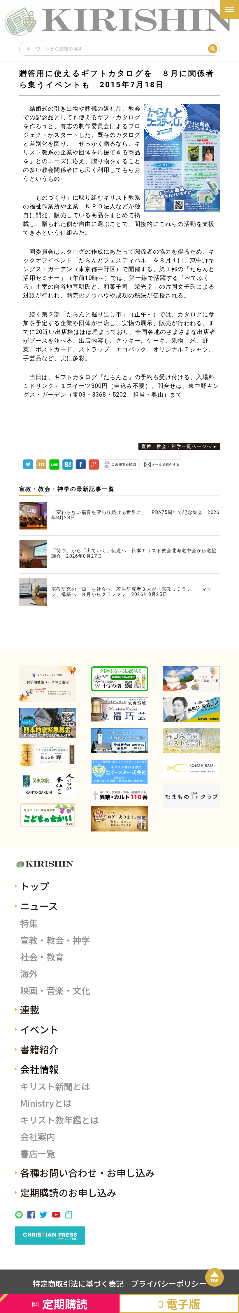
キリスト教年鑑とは (59, 1119)
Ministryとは (46, 1102)
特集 (29, 923)
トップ (34, 886)
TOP (214, 1280)
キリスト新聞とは (55, 1086)
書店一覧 (37, 1153)
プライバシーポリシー (168, 1283)
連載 (29, 1009)
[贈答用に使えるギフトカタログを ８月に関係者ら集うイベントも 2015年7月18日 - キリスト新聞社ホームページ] (67, 468)
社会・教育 (42, 956)
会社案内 (37, 1136)
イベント (39, 1029)
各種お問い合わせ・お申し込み (87, 1172)
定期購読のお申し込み (68, 1192)
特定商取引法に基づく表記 (78, 1283)
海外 (29, 973)
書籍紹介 (39, 1049)
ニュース (39, 906)
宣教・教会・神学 (55, 940)
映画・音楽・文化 (55, 990)
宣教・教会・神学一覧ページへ (176, 446)
